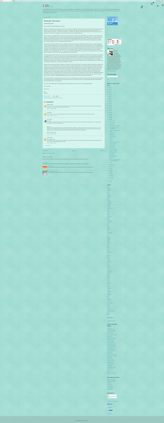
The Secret (109, 370)
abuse (108, 187)
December (111, 120)
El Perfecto (109, 328)
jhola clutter (109, 252)
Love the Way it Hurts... (111, 342)
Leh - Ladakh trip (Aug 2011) (112, 334)
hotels (108, 245)
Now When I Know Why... (111, 381)
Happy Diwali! (111, 133)
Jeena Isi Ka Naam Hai (113, 149)
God (108, 236)
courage (108, 206)
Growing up (111, 140)
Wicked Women (110, 389)
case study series (110, 201)
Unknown (48, 137)
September (111, 164)
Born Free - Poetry (110, 359)
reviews (108, 301)
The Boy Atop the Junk (47, 157)
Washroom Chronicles (111, 360)
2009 (109, 117)
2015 (109, 107)
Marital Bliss (109, 365)
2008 (109, 119)
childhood (109, 205)
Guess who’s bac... (112, 152)
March (111, 175)
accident (108, 188)
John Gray (109, 255)
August (111, 166)
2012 (109, 112)
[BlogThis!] (54, 96)
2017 (109, 103)
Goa (108, 234)
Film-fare (110, 138)
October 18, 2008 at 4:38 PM (51, 143)
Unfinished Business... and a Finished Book (114, 128)
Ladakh (108, 258)
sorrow (108, 304)
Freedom (110, 162)
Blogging (108, 195)
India (108, 249)
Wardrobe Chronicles (112, 143)
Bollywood (109, 196)
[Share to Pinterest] (58, 96)
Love (108, 268)
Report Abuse (110, 317)
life (107, 263)
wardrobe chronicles (59, 97)
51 (110, 20)
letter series (109, 262)
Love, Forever (45, 162)
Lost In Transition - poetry (111, 354)
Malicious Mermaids (110, 350)
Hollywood (109, 242)
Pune (108, 296)
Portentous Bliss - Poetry (111, 367)
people (108, 286)
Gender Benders (112, 135)
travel (108, 307)
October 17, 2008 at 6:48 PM (51, 108)
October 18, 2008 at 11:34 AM (52, 115)
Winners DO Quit (110, 387)
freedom (108, 227)
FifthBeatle (49, 104)
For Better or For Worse (113, 150)
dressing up (48, 97)
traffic (108, 306)
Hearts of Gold (109, 336)
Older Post (102, 150)
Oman (108, 281)
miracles (108, 273)
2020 (109, 98)
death (108, 211)
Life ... (48, 5)
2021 (109, 96)
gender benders (53, 97)
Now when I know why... (111, 329)
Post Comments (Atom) (51, 153)
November (111, 122)
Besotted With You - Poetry (111, 349)
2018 (109, 101)
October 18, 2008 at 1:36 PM (51, 133)
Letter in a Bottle (110, 347)
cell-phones (109, 203)
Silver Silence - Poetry (111, 344)
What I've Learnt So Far (111, 372)
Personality (111, 158)
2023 (109, 92)
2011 (109, 114)
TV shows (109, 309)
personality (109, 288)
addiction (108, 190)
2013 (109, 110)
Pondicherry (109, 291)
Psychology (109, 294)
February (111, 177)
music (108, 278)
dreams (108, 214)
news (108, 280)
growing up (109, 237)
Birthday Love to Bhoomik (111, 337)
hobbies (108, 240)
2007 (109, 181)
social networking (110, 302)
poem (108, 289)
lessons (108, 260)
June (110, 170)
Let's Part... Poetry (110, 341)
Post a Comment (48, 145)
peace (108, 284)
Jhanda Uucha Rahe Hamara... (114, 142)
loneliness (109, 266)
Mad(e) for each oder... (113, 156)
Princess (48, 119)
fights (108, 224)
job (107, 253)
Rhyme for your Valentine (111, 379)
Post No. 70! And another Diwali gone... (114, 131)
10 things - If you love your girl (112, 355)
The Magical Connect (110, 339)
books (108, 198)
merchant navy (109, 271)
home (108, 244)
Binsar (108, 193)
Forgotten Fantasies (110, 364)
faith (108, 218)
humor (108, 247)
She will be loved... (112, 136)
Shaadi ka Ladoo (110, 368)
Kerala (108, 257)
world (108, 314)
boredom (108, 200)
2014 (109, 108)
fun (107, 231)
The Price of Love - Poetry (111, 373)
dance (108, 209)
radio (108, 297)
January (111, 179)
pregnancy (109, 293)
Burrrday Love (109, 384)
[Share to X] (55, 96)
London (108, 265)
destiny (108, 213)
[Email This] (53, 96)
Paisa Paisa (109, 382)
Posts (110, 395)
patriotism (109, 283)
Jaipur (108, 250)
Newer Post (45, 150)
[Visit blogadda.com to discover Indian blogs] (109, 404)
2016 (109, 105)
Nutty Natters (111, 154)
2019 (109, 99)
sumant (48, 112)
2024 (109, 91)
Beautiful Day (109, 357)
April (111, 173)
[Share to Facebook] (56, 96)
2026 (109, 87)
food (108, 226)
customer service (110, 208)
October (111, 124)
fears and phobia (110, 221)
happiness (109, 239)
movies (108, 275)
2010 (109, 115)
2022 (109, 94)
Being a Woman (50, 165)
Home (73, 150)
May (110, 171)
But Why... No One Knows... (111, 346)
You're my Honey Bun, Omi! (52, 171)
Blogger (87, 420)
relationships (109, 299)
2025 (109, 89)
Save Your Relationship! (111, 331)
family (108, 219)
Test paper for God (110, 333)
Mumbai (108, 276)
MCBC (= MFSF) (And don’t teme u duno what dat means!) (115, 160)
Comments (111, 397)
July (110, 168)
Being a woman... (112, 147)
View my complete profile (111, 71)
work (108, 312)
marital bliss (109, 270)
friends (108, 229)
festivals (108, 222)
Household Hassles (112, 145)
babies (108, 192)
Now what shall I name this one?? (114, 125)
